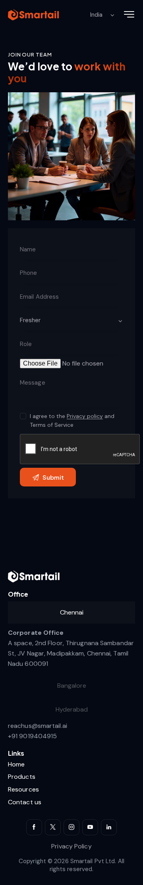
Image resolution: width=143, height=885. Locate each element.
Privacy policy (85, 416)
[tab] (71, 612)
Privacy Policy (71, 846)
